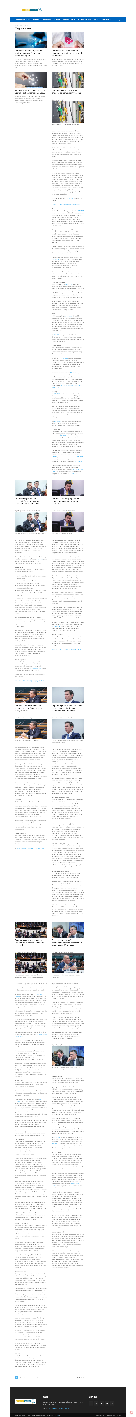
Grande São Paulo (23, 20)
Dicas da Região (69, 20)
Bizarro (96, 20)
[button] (118, 20)
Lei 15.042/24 (56, 626)
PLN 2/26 (70, 198)
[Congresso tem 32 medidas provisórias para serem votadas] (68, 80)
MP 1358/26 (73, 373)
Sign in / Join (50, 1)
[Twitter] (109, 1)
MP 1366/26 (79, 457)
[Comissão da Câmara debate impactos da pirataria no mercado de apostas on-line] (68, 40)
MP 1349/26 (64, 358)
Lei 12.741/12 (39, 559)
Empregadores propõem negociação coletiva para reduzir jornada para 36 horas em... (67, 942)
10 (33, 1377)
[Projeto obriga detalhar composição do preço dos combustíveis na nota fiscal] (31, 488)
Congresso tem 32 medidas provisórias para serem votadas (66, 91)
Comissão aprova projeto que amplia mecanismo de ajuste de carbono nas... (66, 501)
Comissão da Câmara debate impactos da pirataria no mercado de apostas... (67, 53)
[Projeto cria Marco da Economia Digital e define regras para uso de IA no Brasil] (31, 80)
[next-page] (37, 1377)
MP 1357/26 (68, 284)
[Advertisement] (85, 10)
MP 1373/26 (55, 259)
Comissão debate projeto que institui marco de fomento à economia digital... (28, 53)
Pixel (58, 1415)
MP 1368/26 (71, 385)
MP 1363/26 (78, 377)
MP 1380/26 (55, 387)
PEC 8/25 (54, 1144)
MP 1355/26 (80, 211)
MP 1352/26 (57, 421)
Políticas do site (110, 1415)
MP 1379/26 (56, 394)
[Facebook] (106, 1)
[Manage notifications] (131, 1412)
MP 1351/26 (64, 385)
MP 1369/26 (57, 335)
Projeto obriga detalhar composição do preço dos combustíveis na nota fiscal (27, 501)
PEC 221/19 (56, 1137)
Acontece (47, 20)
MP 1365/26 (74, 474)
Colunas (105, 20)
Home (16, 25)
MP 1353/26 (78, 461)
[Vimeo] (113, 1)
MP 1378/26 (68, 316)
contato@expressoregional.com (59, 1408)
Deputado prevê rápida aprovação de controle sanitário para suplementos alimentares (67, 708)
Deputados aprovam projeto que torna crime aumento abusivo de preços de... (29, 942)
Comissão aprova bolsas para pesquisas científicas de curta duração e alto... (29, 708)
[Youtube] (119, 1)
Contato (119, 1415)
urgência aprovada (35, 668)
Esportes (36, 20)
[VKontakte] (116, 1)
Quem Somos (100, 1415)
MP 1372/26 (78, 385)
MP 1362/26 (76, 469)
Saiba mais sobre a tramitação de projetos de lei (29, 681)
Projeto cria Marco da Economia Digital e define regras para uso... (30, 91)
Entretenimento (84, 20)
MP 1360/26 (62, 436)
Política (56, 20)
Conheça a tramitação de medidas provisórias (66, 204)
